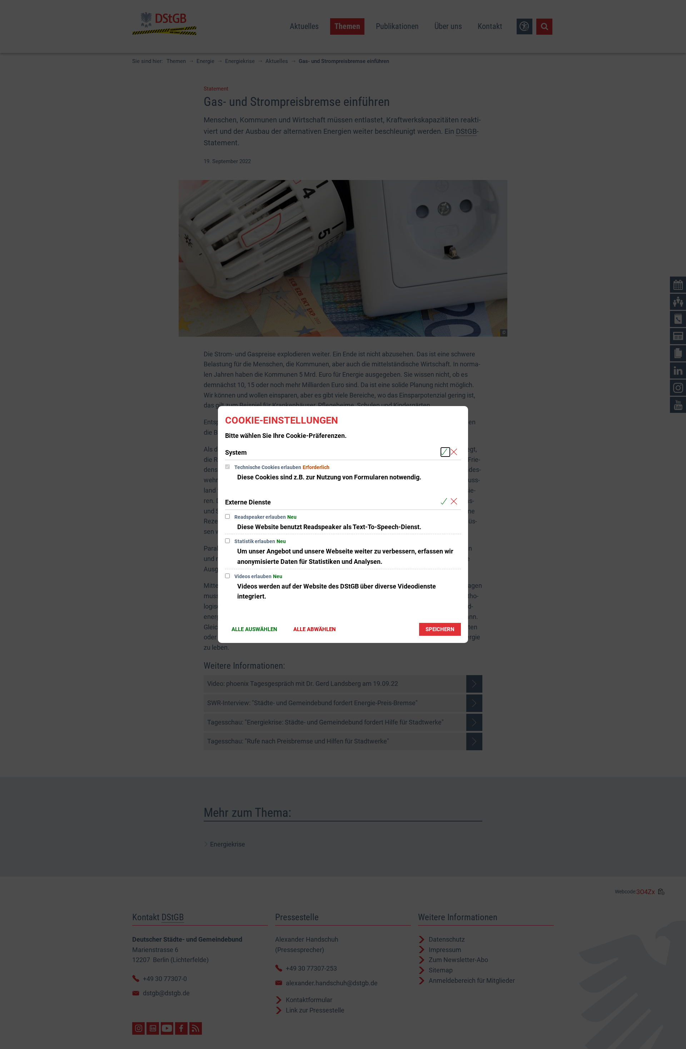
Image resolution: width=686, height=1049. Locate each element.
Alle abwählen (314, 629)
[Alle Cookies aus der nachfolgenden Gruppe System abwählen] (455, 452)
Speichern (440, 629)
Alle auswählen (254, 629)
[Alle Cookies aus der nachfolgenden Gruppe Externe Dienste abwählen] (455, 501)
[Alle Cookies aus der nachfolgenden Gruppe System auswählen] (445, 452)
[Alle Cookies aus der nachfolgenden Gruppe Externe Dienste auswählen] (445, 501)
